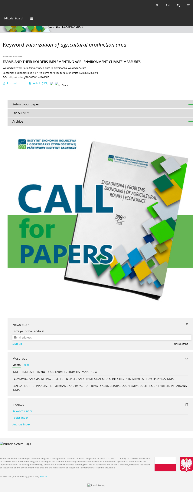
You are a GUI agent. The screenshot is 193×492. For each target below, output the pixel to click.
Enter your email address (28, 331)
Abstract (12, 83)
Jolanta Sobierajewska (54, 68)
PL (157, 5)
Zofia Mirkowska (32, 68)
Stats (65, 85)
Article (40, 83)
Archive (17, 121)
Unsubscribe (181, 343)
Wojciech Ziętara (77, 68)
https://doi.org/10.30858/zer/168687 (28, 77)
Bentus (43, 476)
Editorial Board (13, 18)
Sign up (17, 343)
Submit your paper (25, 104)
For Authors (20, 113)
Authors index (21, 424)
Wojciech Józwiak (12, 68)
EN (168, 5)
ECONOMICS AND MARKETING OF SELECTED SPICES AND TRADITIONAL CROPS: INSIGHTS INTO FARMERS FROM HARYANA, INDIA (93, 379)
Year (26, 365)
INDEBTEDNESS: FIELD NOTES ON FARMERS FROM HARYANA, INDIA (54, 372)
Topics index (20, 417)
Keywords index (22, 411)
